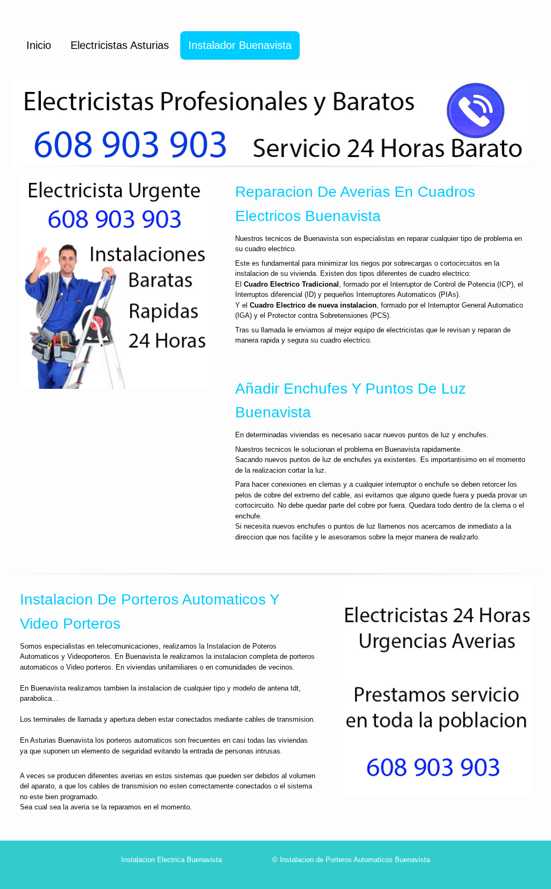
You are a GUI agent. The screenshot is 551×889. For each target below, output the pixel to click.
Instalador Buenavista (240, 45)
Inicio (38, 45)
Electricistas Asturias (119, 45)
